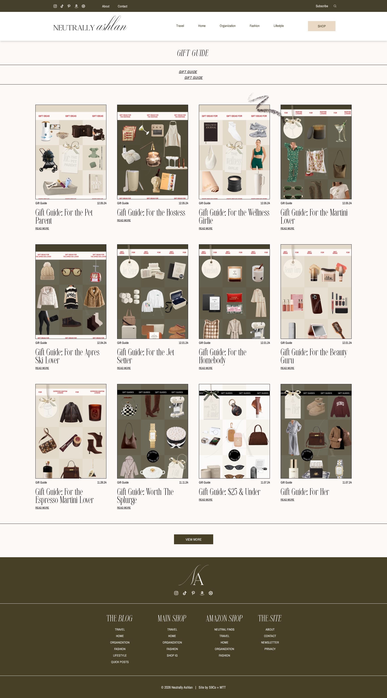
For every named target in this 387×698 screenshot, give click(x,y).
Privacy (270, 649)
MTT (223, 687)
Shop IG (172, 655)
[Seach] (335, 5)
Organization (119, 642)
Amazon (224, 618)
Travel (120, 629)
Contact (122, 6)
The (119, 618)
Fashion (119, 649)
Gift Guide (188, 71)
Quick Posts (120, 662)
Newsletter (270, 642)
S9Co (212, 687)
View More (194, 539)
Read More (42, 228)
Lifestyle (120, 655)
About (105, 6)
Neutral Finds (224, 629)
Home (120, 636)
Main (172, 618)
